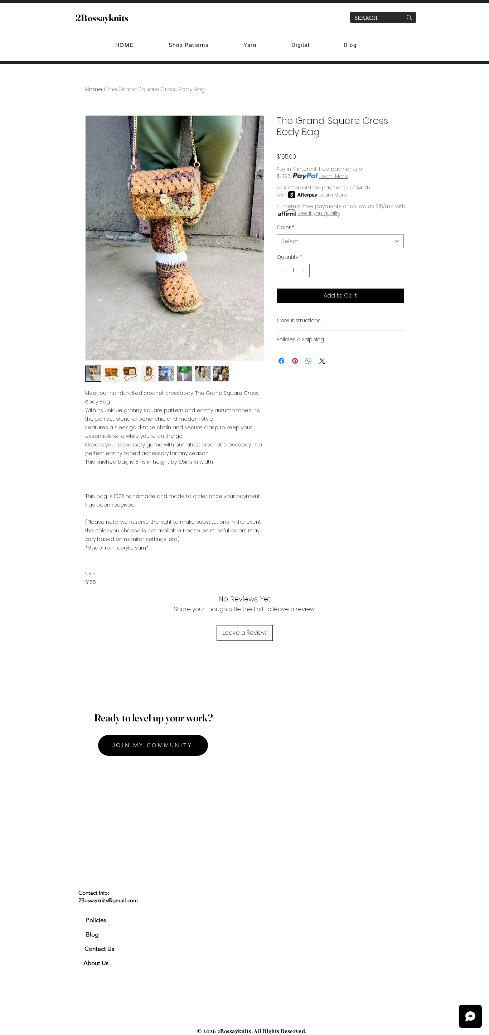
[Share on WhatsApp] (308, 361)
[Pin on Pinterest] (295, 361)
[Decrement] (282, 270)
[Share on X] (322, 361)
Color (285, 227)
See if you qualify (318, 213)
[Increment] (304, 270)
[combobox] (340, 241)
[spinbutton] (293, 270)
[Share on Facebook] (281, 361)
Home (93, 89)
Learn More (333, 176)
